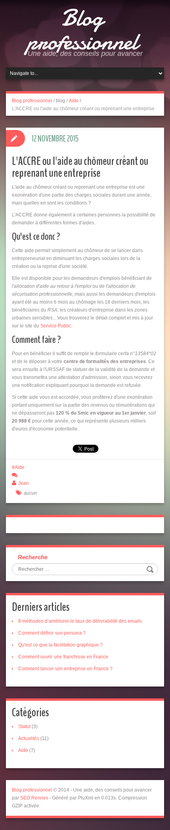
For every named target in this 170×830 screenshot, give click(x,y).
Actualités (28, 738)
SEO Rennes (34, 798)
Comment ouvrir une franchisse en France (63, 657)
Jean (23, 483)
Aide (74, 100)
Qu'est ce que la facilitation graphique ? (60, 645)
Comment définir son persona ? (52, 633)
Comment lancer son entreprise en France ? (65, 668)
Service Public (55, 326)
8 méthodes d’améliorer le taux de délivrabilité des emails (80, 621)
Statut (24, 726)
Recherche (32, 557)
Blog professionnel (82, 30)
